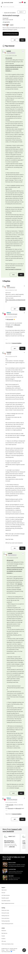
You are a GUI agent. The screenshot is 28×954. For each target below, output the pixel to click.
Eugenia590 (6, 24)
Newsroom (4, 930)
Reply (22, 40)
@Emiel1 (11, 81)
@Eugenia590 (8, 58)
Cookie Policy (12, 950)
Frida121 (10, 836)
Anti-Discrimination (6, 895)
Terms (7, 950)
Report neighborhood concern (8, 903)
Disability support (5, 898)
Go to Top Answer (13, 33)
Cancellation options (6, 900)
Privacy (3, 950)
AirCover (3, 892)
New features (4, 933)
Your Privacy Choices (6, 951)
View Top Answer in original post (13, 269)
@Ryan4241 (17, 324)
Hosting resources (5, 915)
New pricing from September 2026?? (9, 841)
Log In (20, 2)
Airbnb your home (5, 910)
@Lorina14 (10, 326)
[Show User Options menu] (24, 2)
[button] (24, 20)
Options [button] (21, 12)
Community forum (5, 918)
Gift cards (4, 941)
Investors (3, 938)
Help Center (4, 890)
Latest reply (12, 846)
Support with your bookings (10, 12)
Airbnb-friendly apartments (7, 923)
